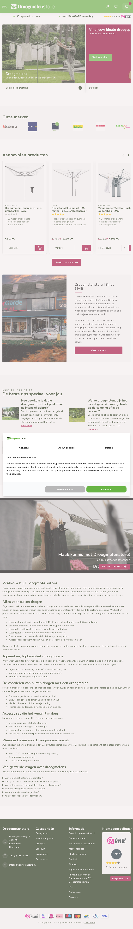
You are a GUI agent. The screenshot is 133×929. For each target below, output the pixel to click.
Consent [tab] (24, 447)
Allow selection (64, 489)
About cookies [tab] (66, 447)
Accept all (106, 489)
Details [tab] (109, 447)
